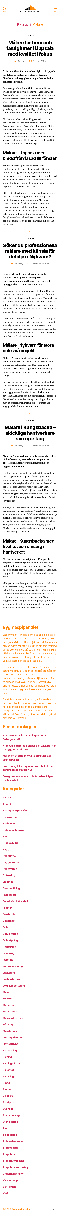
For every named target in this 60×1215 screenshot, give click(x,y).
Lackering (9, 972)
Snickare (8, 1095)
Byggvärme (10, 868)
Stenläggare (10, 1121)
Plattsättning (10, 1044)
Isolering (8, 959)
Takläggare (10, 1134)
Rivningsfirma (11, 1063)
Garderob (9, 914)
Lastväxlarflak (11, 979)
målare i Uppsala (19, 165)
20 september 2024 (39, 263)
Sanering (8, 1076)
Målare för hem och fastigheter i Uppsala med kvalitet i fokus (30, 48)
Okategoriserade (13, 1037)
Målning (7, 998)
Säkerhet (8, 1069)
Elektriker (8, 881)
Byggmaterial (11, 862)
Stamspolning (11, 1115)
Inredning (9, 953)
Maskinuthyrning (13, 1018)
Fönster (7, 907)
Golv (5, 927)
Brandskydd (10, 843)
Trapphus (9, 1154)
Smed (6, 1082)
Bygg (6, 849)
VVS (5, 1193)
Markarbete (10, 1005)
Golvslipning (10, 940)
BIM (5, 836)
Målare (30, 35)
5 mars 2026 (39, 61)
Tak (5, 1128)
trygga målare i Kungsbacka (32, 510)
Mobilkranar (10, 1031)
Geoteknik (9, 920)
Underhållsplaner (13, 1173)
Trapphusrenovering (15, 1167)
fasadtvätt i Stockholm (16, 901)
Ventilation (9, 1186)
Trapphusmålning (13, 1160)
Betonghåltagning (14, 830)
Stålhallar (8, 1108)
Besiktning (9, 823)
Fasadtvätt (9, 894)
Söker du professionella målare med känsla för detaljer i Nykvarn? (30, 251)
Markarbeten (10, 1011)
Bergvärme (10, 817)
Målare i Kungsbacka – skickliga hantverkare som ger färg (30, 433)
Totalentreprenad (13, 1141)
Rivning (7, 1057)
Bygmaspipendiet (20, 1209)
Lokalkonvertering (14, 985)
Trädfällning (10, 1147)
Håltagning (9, 946)
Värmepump (10, 1180)
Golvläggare (10, 933)
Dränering (9, 875)
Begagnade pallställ (15, 810)
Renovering (10, 1050)
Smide (7, 1089)
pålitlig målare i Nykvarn (24, 305)
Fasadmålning (11, 888)
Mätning (8, 1024)
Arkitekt (7, 804)
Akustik (7, 797)
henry (24, 61)
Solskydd (8, 1102)
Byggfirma (9, 855)
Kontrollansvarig (13, 966)
